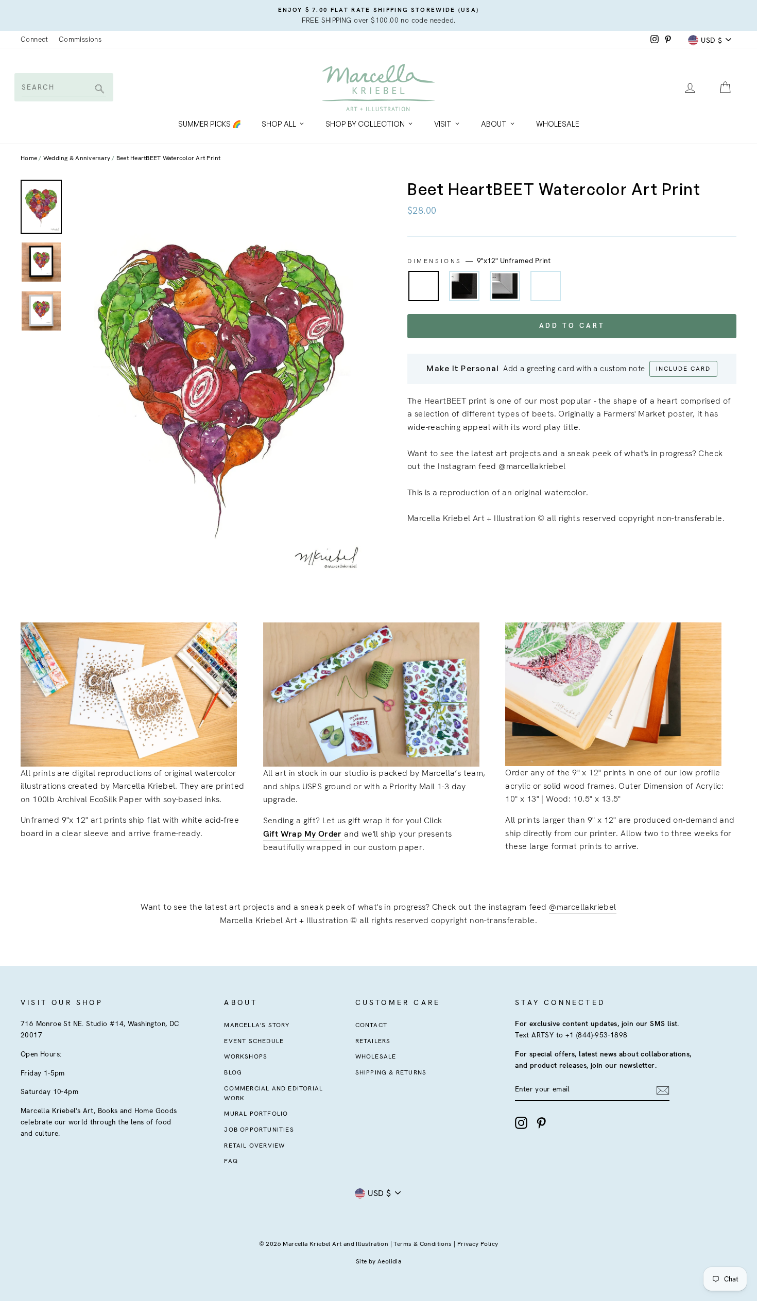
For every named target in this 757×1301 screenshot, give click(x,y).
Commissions (80, 39)
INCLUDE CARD (683, 369)
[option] (378, 15)
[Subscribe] (662, 1090)
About (494, 123)
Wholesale (557, 123)
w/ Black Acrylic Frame (464, 286)
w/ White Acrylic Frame (505, 286)
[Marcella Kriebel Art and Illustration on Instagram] (521, 1123)
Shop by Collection (365, 123)
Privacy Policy (477, 1244)
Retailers (373, 1041)
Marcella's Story (256, 1025)
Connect (34, 39)
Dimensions (478, 260)
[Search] (98, 90)
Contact (371, 1025)
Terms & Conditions (422, 1244)
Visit (443, 123)
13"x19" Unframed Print (545, 286)
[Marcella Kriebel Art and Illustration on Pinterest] (541, 1123)
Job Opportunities (259, 1129)
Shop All (279, 123)
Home (29, 158)
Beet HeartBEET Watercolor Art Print (168, 158)
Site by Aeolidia (378, 1261)
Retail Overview (254, 1145)
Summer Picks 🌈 (209, 123)
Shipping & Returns (391, 1072)
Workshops (245, 1056)
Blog (233, 1072)
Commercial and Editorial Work (273, 1093)
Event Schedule (254, 1041)
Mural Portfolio (256, 1113)
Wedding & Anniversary (76, 158)
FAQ (231, 1161)
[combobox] (63, 87)
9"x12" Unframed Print (423, 286)
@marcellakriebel (582, 906)
